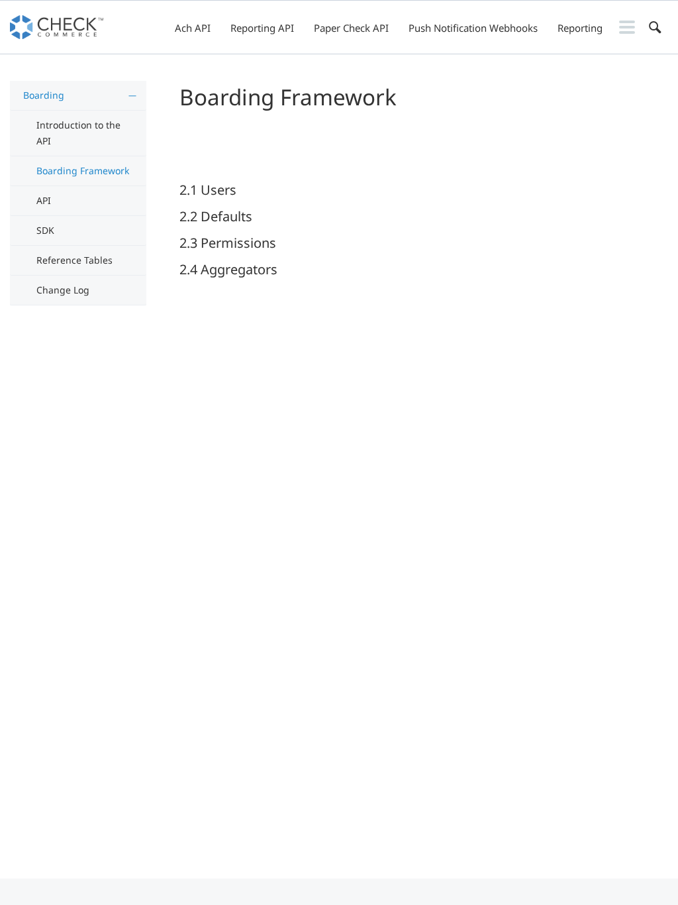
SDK (45, 230)
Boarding (43, 95)
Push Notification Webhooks (473, 27)
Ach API (193, 27)
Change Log (62, 290)
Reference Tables (74, 260)
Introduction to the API (78, 133)
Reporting (580, 27)
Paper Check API (351, 27)
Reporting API (262, 27)
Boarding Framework (82, 170)
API (43, 200)
